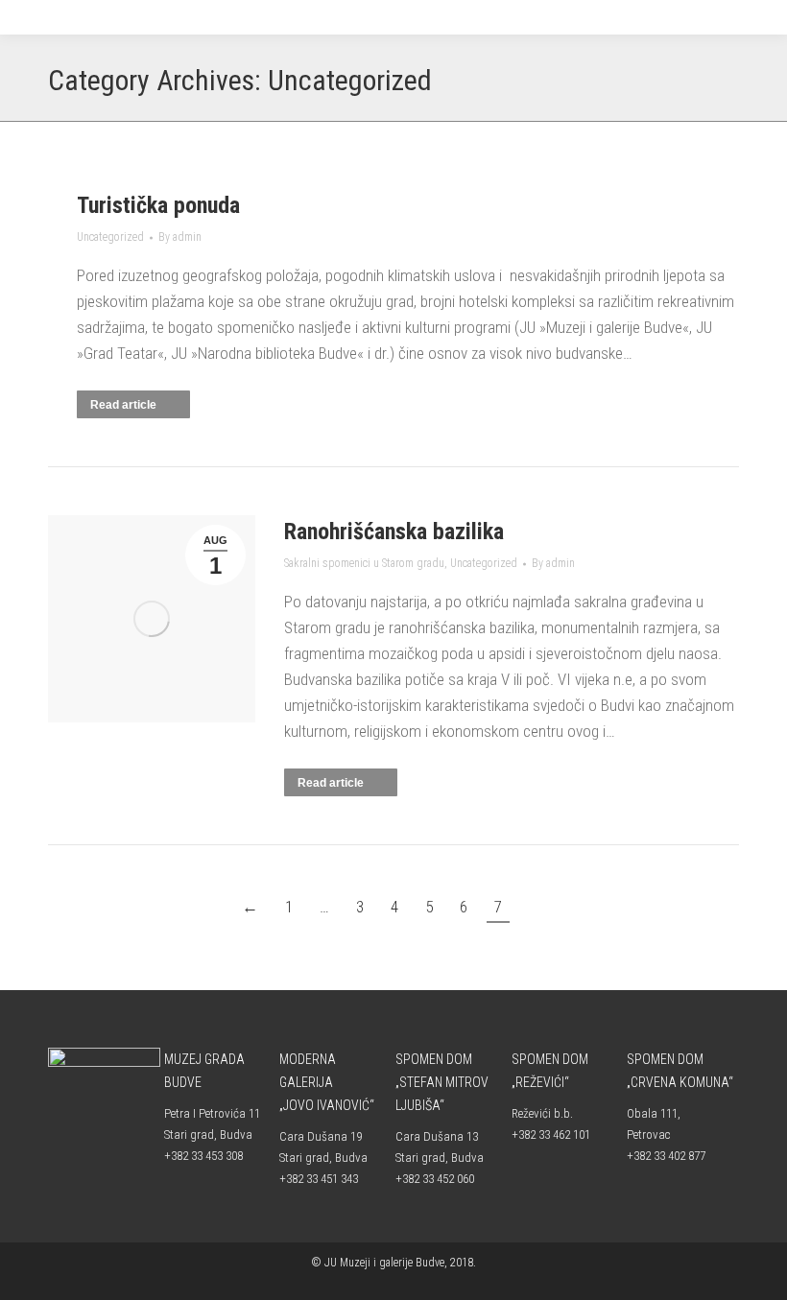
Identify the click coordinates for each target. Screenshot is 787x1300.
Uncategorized (110, 237)
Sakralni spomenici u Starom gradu (364, 563)
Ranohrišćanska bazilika (394, 531)
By (180, 237)
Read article (123, 405)
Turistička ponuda (158, 205)
